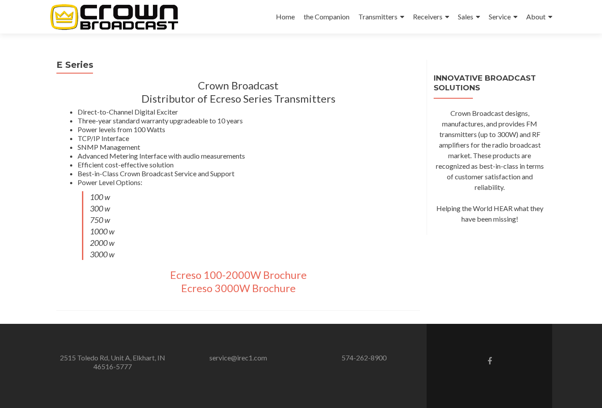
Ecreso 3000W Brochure (238, 288)
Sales (465, 16)
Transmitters (378, 16)
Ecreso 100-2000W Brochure (238, 274)
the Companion (326, 16)
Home (285, 16)
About (536, 16)
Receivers (427, 16)
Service (500, 16)
